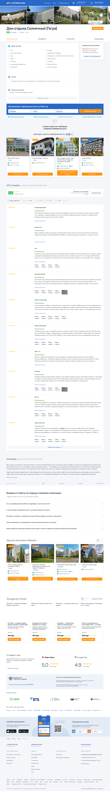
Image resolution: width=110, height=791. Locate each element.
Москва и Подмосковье (70, 781)
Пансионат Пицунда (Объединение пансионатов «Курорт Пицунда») (41, 566)
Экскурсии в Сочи (42, 784)
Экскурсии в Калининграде (29, 784)
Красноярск (77, 710)
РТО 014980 (30, 684)
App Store (9, 730)
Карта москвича (35, 769)
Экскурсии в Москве (89, 781)
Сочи (13, 710)
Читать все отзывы (13, 668)
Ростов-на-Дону (86, 710)
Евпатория (55, 781)
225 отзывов (13, 32)
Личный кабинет (86, 744)
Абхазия (22, 32)
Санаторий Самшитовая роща (66, 564)
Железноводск (87, 779)
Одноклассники (92, 730)
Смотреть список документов (92, 56)
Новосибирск (68, 710)
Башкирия (79, 781)
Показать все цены (90, 111)
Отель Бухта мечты (14, 158)
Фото (43, 483)
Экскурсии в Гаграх (97, 599)
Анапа (30, 710)
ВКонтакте (75, 730)
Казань (61, 710)
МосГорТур (34, 757)
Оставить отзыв (96, 193)
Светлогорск (50, 779)
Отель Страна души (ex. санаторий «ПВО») (15, 565)
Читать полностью (40, 221)
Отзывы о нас (35, 763)
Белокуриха (19, 779)
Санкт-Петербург (21, 710)
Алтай (13, 779)
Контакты (61, 483)
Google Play (22, 730)
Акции (54, 3)
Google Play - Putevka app (57, 726)
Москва (9, 710)
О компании (47, 3)
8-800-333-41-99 (36, 744)
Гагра (27, 32)
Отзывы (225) (70, 39)
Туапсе (36, 781)
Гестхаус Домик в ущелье (40, 158)
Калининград (46, 710)
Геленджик (18, 781)
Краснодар (54, 710)
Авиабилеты (10, 760)
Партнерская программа (63, 757)
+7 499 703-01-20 (12, 744)
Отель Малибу (86, 158)
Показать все (96, 710)
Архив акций (100, 483)
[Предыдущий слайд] (8, 15)
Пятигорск (79, 779)
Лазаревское (26, 781)
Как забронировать (64, 3)
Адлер (8, 781)
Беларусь (26, 779)
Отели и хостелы (11, 757)
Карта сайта (100, 788)
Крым (41, 781)
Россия (97, 781)
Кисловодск (72, 779)
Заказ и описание (14, 639)
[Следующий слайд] (101, 15)
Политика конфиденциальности (88, 788)
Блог (32, 772)
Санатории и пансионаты (13, 754)
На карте (80, 483)
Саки (61, 781)
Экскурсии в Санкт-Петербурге (37, 779)
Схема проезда (85, 763)
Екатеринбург (37, 710)
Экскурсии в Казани (16, 784)
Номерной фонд (99, 39)
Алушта (46, 781)
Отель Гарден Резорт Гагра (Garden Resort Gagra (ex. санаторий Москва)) (65, 159)
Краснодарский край (97, 779)
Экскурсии (9, 763)
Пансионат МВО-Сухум (89, 564)
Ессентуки (65, 779)
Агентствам (59, 754)
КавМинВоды (58, 779)
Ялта (50, 781)
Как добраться (42, 39)
